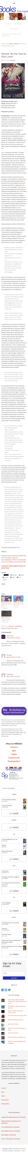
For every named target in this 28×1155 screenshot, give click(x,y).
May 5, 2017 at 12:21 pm (13, 676)
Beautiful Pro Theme (18, 1148)
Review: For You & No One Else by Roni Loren (6, 604)
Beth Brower (5, 886)
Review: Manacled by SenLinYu (16, 1019)
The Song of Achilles (7, 805)
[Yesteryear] (24, 932)
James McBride (5, 924)
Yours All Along (9, 562)
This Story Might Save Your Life (9, 839)
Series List (22, 566)
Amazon (14, 747)
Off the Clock (22, 179)
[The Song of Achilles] (24, 809)
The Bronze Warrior (7, 934)
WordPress (18, 1150)
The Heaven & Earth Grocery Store (10, 922)
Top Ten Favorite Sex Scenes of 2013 (17, 1015)
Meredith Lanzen (6, 872)
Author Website (13, 566)
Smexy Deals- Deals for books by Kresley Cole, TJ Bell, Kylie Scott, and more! (17, 1001)
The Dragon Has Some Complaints (10, 877)
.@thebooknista (8, 1127)
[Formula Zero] (24, 874)
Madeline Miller (5, 807)
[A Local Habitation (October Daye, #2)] (24, 906)
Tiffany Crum (5, 840)
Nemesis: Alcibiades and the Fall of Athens (12, 946)
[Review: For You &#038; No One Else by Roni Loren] (6, 598)
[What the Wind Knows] (24, 854)
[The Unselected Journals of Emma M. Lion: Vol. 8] (24, 886)
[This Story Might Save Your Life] (24, 842)
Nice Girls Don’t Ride (20, 562)
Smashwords (14, 758)
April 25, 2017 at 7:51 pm (13, 657)
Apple (14, 754)
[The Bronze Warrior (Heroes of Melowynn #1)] (24, 937)
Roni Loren (14, 628)
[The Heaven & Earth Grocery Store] (24, 926)
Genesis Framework (8, 1150)
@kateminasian (9, 1131)
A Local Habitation (6, 903)
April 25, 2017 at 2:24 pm (13, 638)
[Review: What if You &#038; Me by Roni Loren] (18, 598)
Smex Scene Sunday (13, 1024)
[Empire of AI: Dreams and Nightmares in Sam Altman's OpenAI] (24, 943)
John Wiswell (5, 878)
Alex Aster (4, 846)
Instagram (6, 1135)
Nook (7, 568)
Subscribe (14, 978)
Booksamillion (14, 761)
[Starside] (24, 848)
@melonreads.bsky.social (13, 1121)
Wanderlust (8, 559)
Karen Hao (5, 943)
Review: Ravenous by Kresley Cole (16, 1037)
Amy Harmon (5, 852)
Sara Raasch (5, 801)
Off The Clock (16, 559)
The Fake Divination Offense (9, 799)
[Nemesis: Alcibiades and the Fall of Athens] (24, 949)
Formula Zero (5, 871)
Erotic (9, 628)
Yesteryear (4, 928)
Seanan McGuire (6, 904)
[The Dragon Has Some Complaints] (24, 880)
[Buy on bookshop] (14, 715)
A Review (11, 626)
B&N (14, 751)
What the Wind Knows (7, 851)
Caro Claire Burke (6, 930)
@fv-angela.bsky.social (12, 1117)
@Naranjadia (9, 1139)
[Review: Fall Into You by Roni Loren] (6, 614)
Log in (23, 1150)
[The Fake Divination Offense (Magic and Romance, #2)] (24, 803)
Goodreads (4, 566)
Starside (4, 845)
